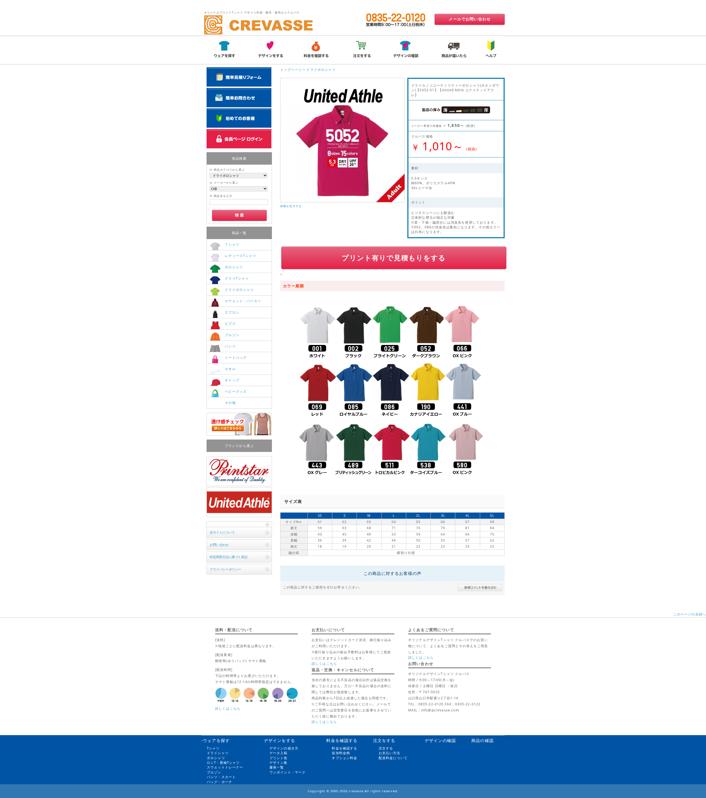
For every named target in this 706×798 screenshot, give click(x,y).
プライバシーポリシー (225, 569)
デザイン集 (278, 762)
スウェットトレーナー (225, 767)
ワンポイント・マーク (287, 772)
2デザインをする (270, 49)
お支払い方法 (389, 753)
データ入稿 (278, 753)
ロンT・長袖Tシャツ (223, 762)
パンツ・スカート (221, 777)
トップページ (291, 70)
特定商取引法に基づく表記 (228, 557)
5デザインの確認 (407, 49)
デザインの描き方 (283, 748)
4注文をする (361, 49)
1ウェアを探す (224, 49)
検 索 (239, 215)
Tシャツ (213, 748)
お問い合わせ (219, 545)
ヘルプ (490, 49)
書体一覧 (276, 767)
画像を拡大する (291, 206)
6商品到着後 (453, 49)
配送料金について (393, 758)
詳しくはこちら (227, 708)
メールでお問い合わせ (470, 19)
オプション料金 (344, 758)
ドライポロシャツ (320, 70)
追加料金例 (341, 753)
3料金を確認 (316, 49)
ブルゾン (214, 772)
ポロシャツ (216, 758)
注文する (386, 748)
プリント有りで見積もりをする (394, 258)
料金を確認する (344, 748)
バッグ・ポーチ (219, 782)
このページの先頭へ (689, 614)
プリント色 (278, 758)
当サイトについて (222, 532)
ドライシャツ (218, 753)
